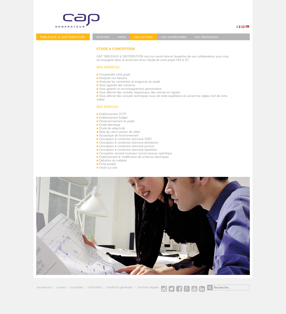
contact (61, 287)
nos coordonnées (174, 37)
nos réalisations (207, 37)
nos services (143, 37)
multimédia (95, 287)
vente (122, 37)
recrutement (44, 287)
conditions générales (119, 287)
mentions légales (148, 287)
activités (103, 37)
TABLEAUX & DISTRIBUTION (62, 37)
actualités (77, 287)
